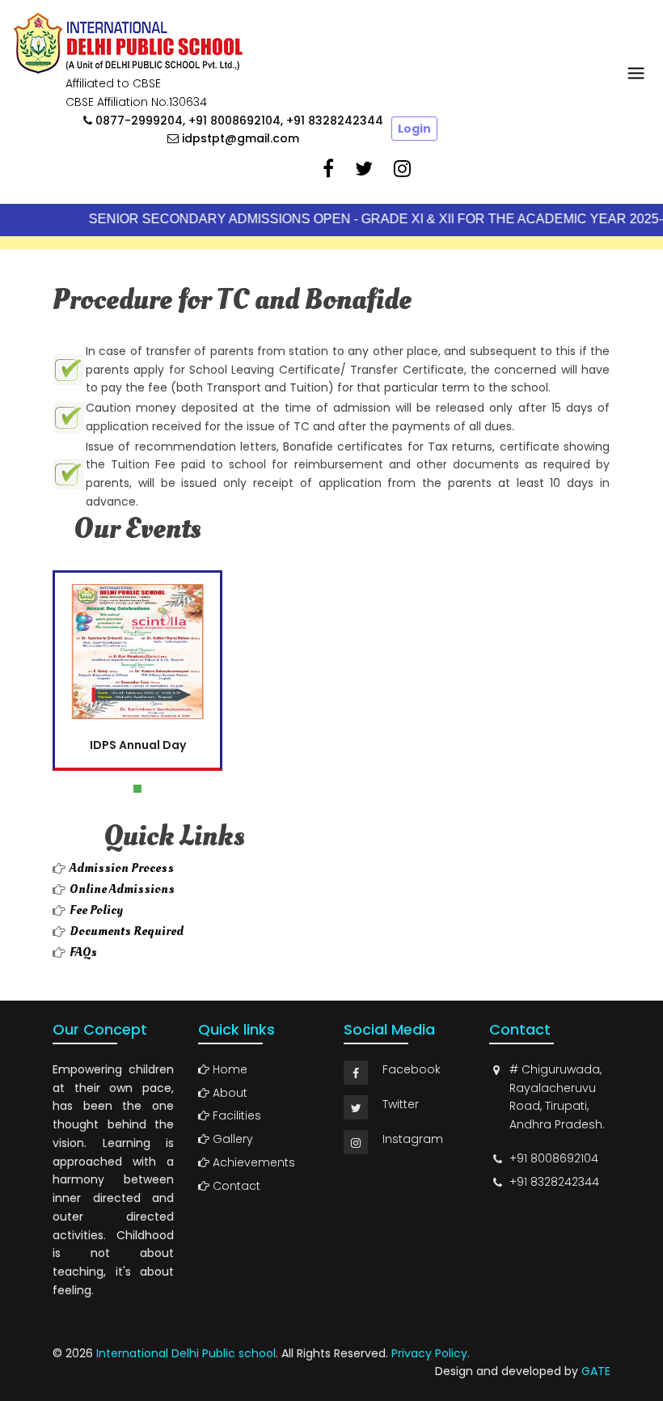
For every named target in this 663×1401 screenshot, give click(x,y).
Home (228, 1069)
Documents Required (127, 931)
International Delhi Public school (186, 1353)
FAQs (83, 952)
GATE (595, 1371)
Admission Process (122, 867)
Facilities (235, 1115)
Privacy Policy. (430, 1353)
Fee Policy (96, 910)
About (228, 1093)
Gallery (231, 1139)
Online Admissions (122, 889)
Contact (234, 1186)
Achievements (252, 1162)
